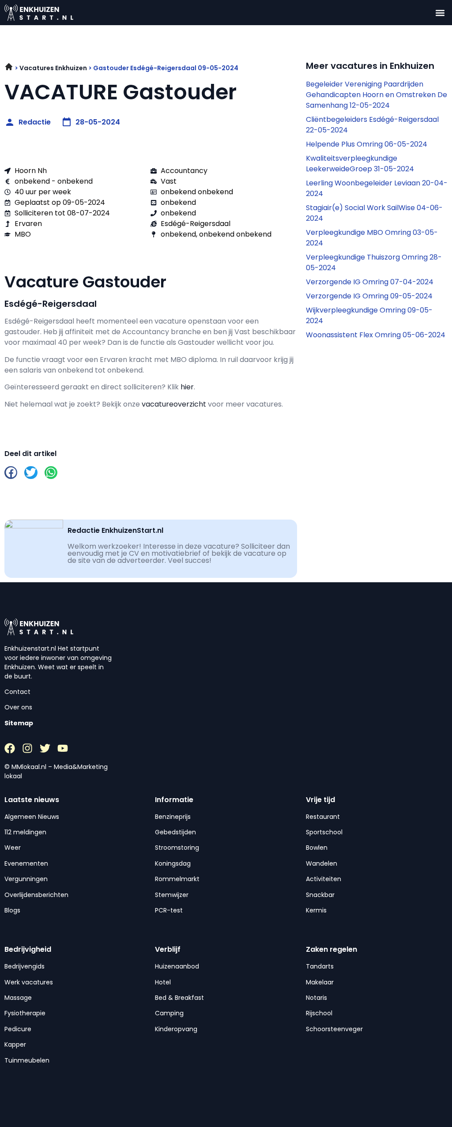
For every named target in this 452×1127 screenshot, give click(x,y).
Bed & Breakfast (179, 997)
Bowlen (317, 847)
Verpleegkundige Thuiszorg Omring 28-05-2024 (374, 262)
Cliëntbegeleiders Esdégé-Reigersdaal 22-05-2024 (372, 124)
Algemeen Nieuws (31, 816)
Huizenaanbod (177, 966)
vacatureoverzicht (174, 404)
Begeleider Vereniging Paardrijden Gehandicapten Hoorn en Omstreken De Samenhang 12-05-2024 (376, 94)
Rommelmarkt (177, 878)
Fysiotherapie (24, 1013)
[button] (440, 12)
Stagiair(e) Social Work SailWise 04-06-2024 (374, 213)
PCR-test (169, 910)
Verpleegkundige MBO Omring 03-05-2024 (372, 237)
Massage (18, 997)
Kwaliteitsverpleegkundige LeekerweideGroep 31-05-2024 (360, 163)
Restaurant (323, 816)
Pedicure (17, 1029)
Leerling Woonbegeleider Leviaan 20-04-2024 (377, 188)
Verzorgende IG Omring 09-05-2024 (369, 296)
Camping (169, 1013)
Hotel (163, 982)
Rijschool (319, 1013)
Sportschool (324, 832)
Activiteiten (323, 878)
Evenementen (26, 863)
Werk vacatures (28, 982)
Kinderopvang (176, 1029)
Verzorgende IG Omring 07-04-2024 (369, 282)
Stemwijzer (171, 894)
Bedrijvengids (24, 966)
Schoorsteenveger (334, 1029)
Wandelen (321, 863)
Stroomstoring (177, 847)
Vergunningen (26, 878)
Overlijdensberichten (36, 894)
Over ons (18, 707)
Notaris (316, 997)
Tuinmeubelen (26, 1060)
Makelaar (320, 982)
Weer (12, 847)
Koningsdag (173, 863)
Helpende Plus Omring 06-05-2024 (366, 144)
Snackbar (320, 894)
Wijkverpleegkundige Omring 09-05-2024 (369, 315)
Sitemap (18, 723)
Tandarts (320, 966)
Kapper (15, 1044)
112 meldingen (25, 832)
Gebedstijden (175, 832)
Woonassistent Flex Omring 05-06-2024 (375, 335)
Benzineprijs (173, 816)
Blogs (12, 910)
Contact (17, 691)
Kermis (316, 910)
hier (187, 387)
